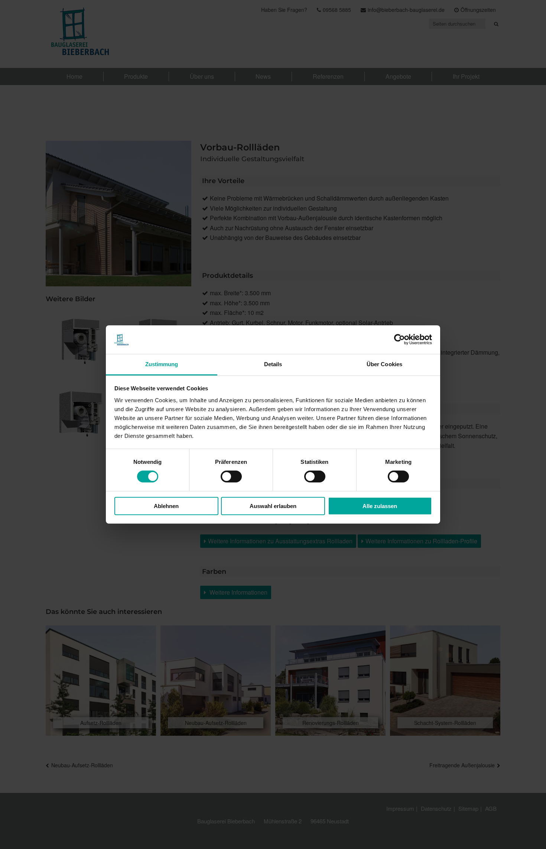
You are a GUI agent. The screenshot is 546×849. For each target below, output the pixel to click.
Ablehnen (166, 506)
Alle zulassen (380, 506)
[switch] (231, 476)
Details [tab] (273, 364)
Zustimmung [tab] (161, 364)
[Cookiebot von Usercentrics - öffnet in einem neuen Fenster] (399, 339)
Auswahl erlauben (273, 506)
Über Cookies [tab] (384, 364)
